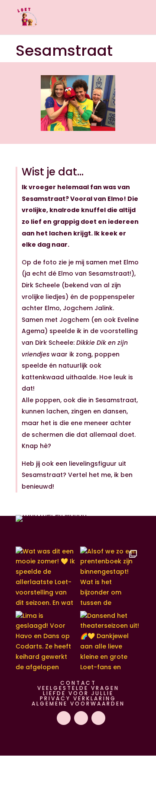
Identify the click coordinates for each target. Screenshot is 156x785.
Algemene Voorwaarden (78, 703)
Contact (78, 682)
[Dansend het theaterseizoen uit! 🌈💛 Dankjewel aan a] (110, 641)
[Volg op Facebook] (98, 718)
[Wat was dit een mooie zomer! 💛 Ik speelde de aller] (46, 577)
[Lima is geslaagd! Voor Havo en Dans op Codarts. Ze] (46, 641)
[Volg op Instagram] (81, 718)
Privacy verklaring (78, 698)
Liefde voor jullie (78, 693)
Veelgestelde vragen (78, 688)
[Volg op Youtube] (64, 718)
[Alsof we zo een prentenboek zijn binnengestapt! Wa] (110, 577)
